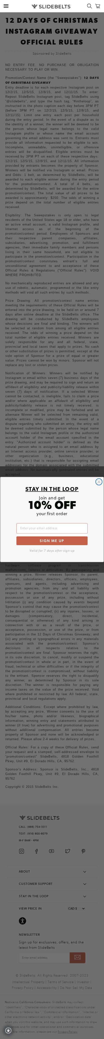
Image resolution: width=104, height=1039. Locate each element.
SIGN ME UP (52, 540)
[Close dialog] (99, 482)
